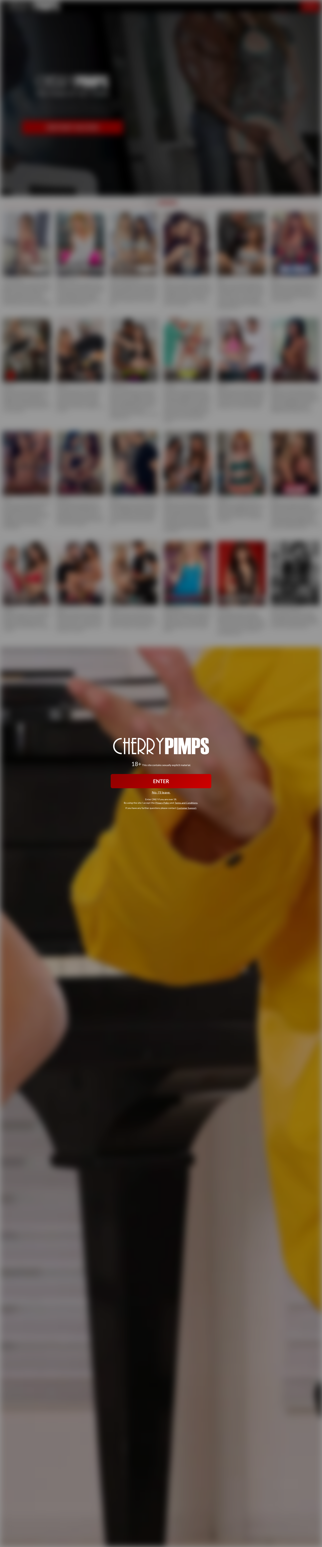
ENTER (161, 781)
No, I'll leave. (161, 792)
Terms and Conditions (186, 802)
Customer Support (186, 807)
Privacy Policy (162, 802)
